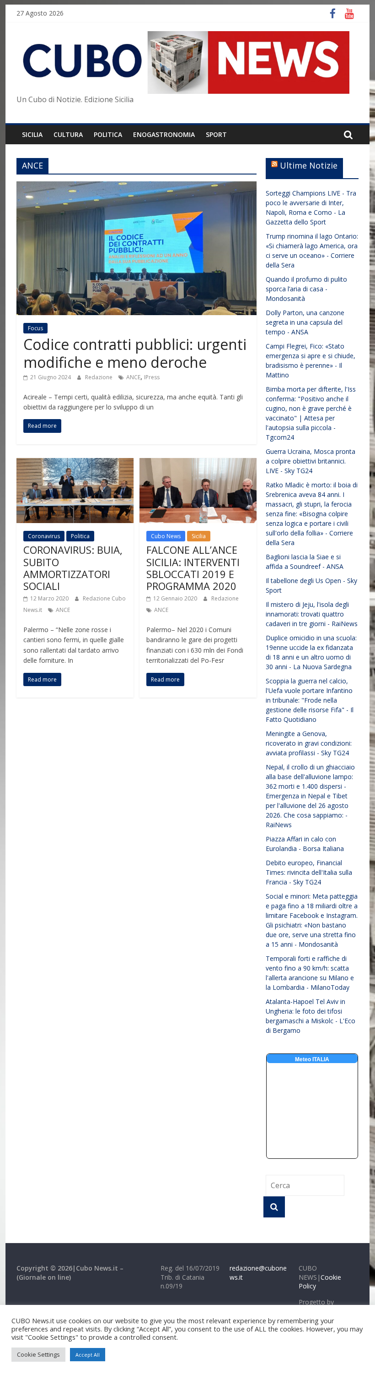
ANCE (133, 377)
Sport (216, 134)
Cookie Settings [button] (38, 1354)
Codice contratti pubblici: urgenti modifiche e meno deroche (134, 352)
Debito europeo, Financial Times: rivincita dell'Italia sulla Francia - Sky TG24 (309, 872)
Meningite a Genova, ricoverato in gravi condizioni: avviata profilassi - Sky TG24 (309, 743)
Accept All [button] (87, 1354)
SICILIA (32, 134)
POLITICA (108, 134)
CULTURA (68, 134)
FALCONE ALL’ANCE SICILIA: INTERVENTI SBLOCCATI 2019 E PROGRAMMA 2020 (193, 568)
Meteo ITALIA (312, 1059)
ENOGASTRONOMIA (164, 134)
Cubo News (166, 536)
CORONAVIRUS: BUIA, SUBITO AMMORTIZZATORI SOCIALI (73, 568)
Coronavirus (44, 536)
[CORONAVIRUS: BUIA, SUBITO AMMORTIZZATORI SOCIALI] (75, 463)
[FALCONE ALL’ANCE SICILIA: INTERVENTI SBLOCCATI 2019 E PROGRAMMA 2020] (198, 463)
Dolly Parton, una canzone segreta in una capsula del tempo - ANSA (305, 322)
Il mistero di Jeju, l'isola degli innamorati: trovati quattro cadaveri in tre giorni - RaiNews (312, 614)
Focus (35, 328)
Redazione (99, 377)
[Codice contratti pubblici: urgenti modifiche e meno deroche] (136, 187)
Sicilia (199, 536)
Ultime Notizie (309, 165)
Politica (80, 536)
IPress (152, 377)
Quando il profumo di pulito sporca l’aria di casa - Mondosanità (306, 289)
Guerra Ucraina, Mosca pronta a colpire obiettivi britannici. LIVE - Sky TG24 (310, 461)
